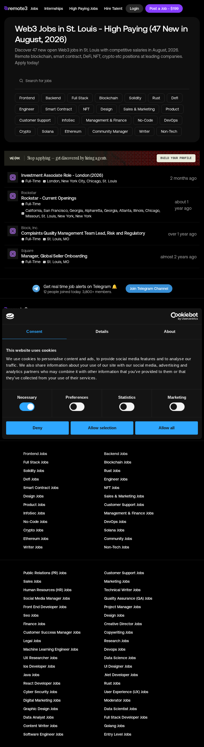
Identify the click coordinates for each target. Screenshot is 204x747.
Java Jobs (31, 675)
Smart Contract (58, 109)
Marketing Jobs (117, 581)
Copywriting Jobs (118, 632)
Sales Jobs (32, 581)
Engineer (26, 109)
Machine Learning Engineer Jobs (50, 649)
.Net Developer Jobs (121, 675)
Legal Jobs (32, 641)
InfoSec (68, 120)
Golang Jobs (114, 726)
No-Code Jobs (35, 522)
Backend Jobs (116, 454)
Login (134, 8)
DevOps (171, 120)
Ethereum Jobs (35, 538)
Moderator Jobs (117, 700)
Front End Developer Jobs (44, 607)
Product (172, 109)
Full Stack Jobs (35, 462)
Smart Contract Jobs (40, 488)
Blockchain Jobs (117, 462)
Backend (53, 98)
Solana (48, 131)
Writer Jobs (32, 547)
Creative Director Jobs (123, 624)
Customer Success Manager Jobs (51, 632)
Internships (53, 8)
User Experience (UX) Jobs (126, 692)
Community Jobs (118, 538)
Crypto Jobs (33, 530)
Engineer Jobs (116, 479)
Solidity (135, 98)
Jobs (34, 8)
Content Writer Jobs (40, 726)
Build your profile (176, 158)
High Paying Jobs (83, 8)
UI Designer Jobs (118, 666)
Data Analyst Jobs (38, 717)
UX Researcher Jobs (40, 658)
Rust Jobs (112, 471)
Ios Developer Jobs (39, 666)
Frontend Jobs (35, 454)
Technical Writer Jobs (122, 590)
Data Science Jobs (120, 658)
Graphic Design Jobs (40, 709)
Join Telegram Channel (149, 288)
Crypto (25, 131)
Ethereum (73, 131)
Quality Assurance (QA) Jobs (128, 598)
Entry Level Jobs (117, 734)
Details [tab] (102, 331)
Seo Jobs (31, 615)
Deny (37, 428)
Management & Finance (106, 120)
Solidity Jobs (33, 471)
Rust (156, 98)
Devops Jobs (114, 649)
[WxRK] (14, 158)
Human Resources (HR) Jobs (47, 590)
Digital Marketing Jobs (42, 700)
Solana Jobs (114, 530)
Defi (174, 98)
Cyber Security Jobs (40, 692)
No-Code (145, 120)
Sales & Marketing (139, 109)
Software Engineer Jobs (43, 734)
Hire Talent (113, 8)
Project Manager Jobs (122, 607)
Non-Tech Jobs (116, 547)
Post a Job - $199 (164, 8)
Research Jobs (116, 641)
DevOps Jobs (115, 522)
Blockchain (108, 98)
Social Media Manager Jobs (46, 598)
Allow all (167, 428)
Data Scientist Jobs (120, 709)
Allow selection (102, 428)
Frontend (27, 98)
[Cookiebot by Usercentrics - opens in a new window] (174, 316)
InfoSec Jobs (34, 513)
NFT (86, 109)
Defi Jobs (31, 479)
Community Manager (110, 131)
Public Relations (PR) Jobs (44, 573)
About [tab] (170, 331)
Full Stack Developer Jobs (125, 717)
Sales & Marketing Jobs (124, 496)
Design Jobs (33, 496)
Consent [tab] (34, 331)
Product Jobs (34, 505)
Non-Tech (169, 131)
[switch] (76, 407)
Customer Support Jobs (124, 505)
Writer (144, 131)
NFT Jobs (111, 488)
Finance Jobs (34, 624)
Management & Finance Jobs (129, 513)
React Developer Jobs (41, 683)
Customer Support (35, 120)
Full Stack (80, 98)
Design (106, 109)
